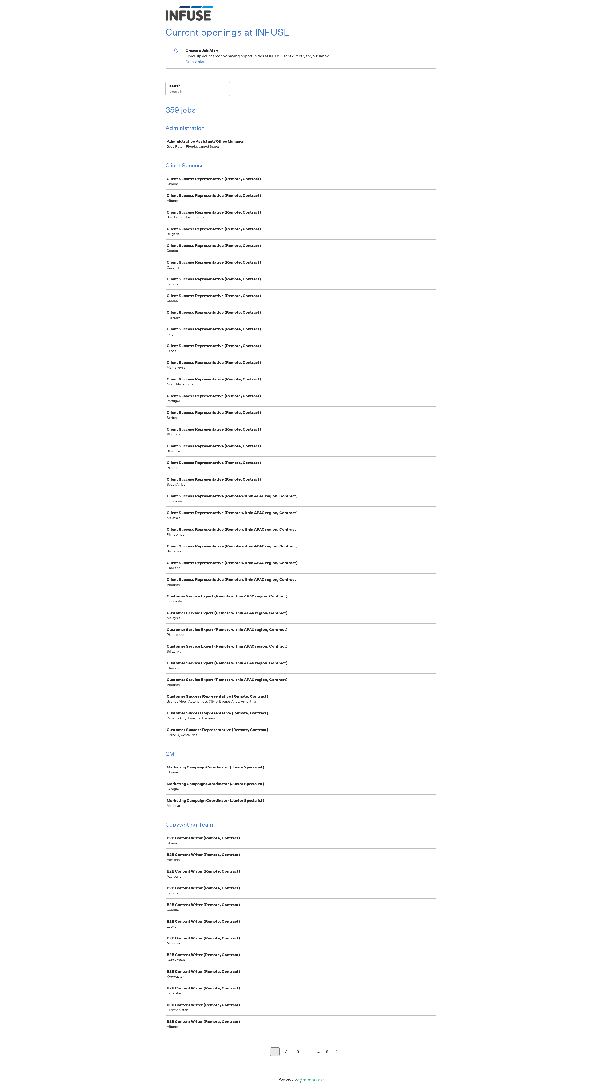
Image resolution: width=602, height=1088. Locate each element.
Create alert (196, 61)
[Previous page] (265, 1052)
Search (174, 86)
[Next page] (336, 1052)
